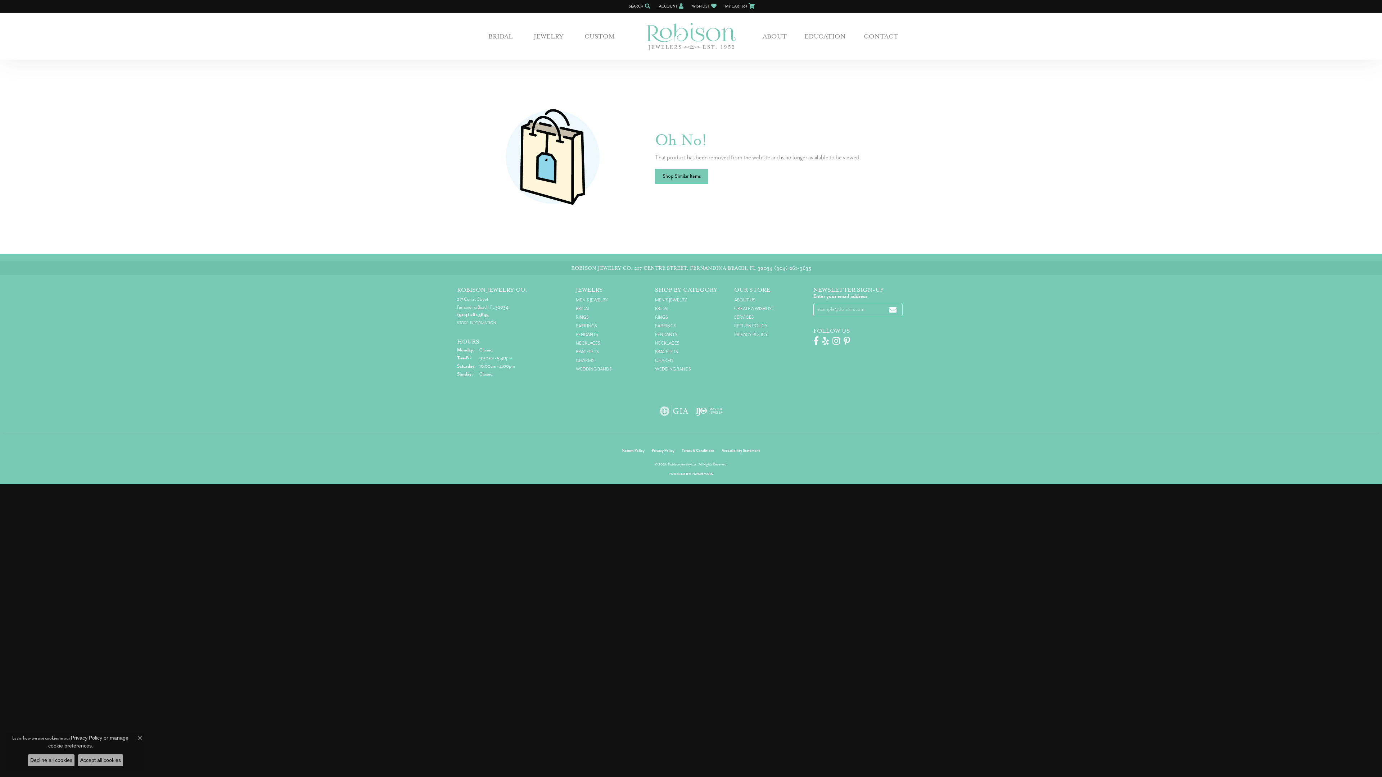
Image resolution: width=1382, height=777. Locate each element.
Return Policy (751, 326)
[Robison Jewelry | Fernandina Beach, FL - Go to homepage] (691, 36)
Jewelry (549, 36)
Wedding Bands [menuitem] (594, 369)
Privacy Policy (751, 334)
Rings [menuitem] (582, 317)
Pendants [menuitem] (587, 334)
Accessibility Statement (741, 450)
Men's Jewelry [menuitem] (592, 300)
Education (825, 36)
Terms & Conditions (698, 450)
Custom (599, 36)
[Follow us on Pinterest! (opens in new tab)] (847, 341)
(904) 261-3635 (792, 268)
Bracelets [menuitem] (587, 352)
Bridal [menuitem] (583, 309)
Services (744, 317)
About (775, 36)
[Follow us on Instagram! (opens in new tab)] (836, 341)
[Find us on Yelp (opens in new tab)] (825, 341)
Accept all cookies (100, 760)
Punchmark (702, 474)
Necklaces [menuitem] (588, 343)
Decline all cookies (51, 760)
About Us (744, 300)
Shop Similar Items (682, 176)
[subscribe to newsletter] (893, 309)
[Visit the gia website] (674, 411)
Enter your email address (840, 296)
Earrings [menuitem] (586, 326)
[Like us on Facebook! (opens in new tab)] (816, 341)
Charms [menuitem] (585, 360)
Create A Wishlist (754, 309)
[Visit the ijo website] (709, 411)
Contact (881, 36)
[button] (638, 6)
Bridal (500, 36)
